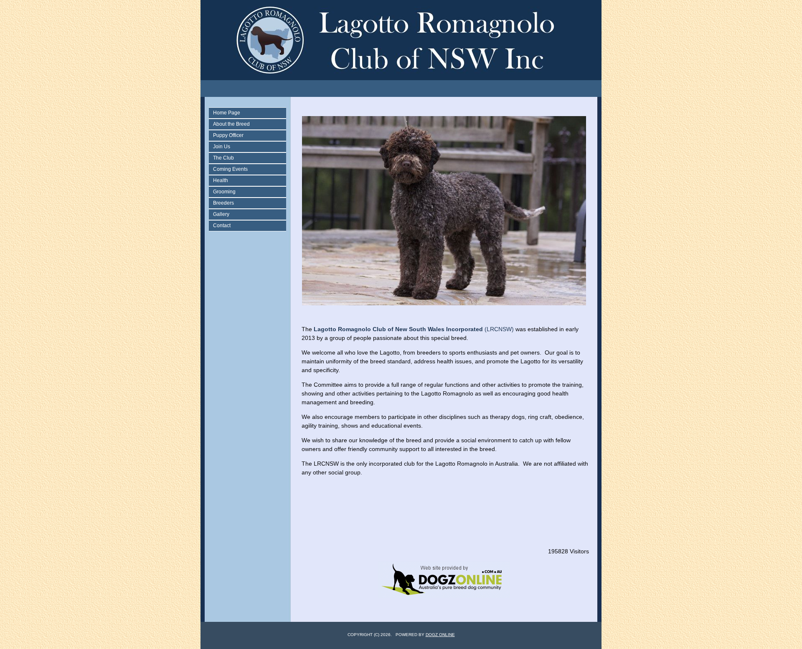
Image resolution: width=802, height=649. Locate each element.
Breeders (223, 203)
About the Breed (231, 124)
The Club (223, 158)
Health (220, 180)
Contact (222, 225)
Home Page (226, 113)
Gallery (221, 214)
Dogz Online (440, 634)
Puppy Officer (228, 135)
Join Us (221, 147)
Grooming (224, 192)
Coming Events (230, 169)
